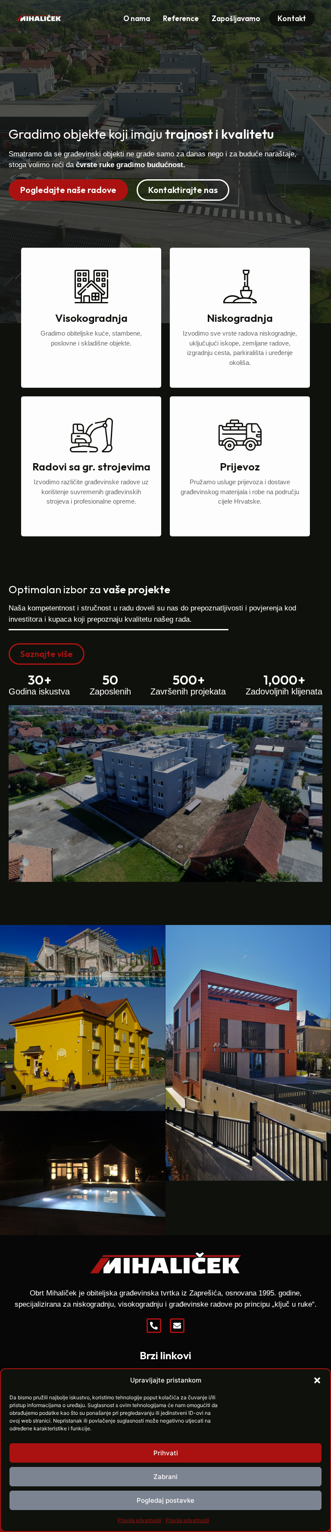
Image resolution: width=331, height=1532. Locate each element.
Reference (181, 18)
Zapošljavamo (236, 18)
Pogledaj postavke (165, 1500)
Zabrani (165, 1477)
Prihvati (165, 1453)
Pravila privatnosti (139, 1520)
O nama (136, 18)
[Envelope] (177, 1325)
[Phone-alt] (154, 1325)
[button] (317, 1380)
